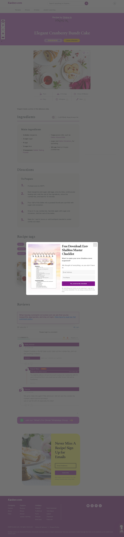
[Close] (95, 245)
